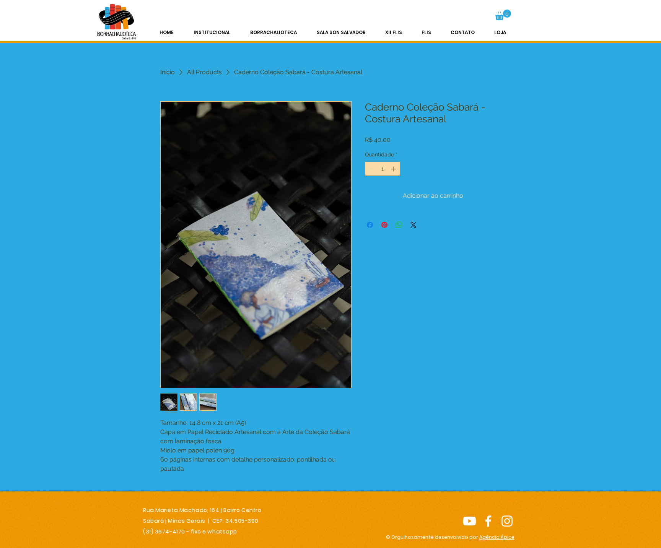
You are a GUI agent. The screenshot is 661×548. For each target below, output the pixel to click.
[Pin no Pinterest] (384, 224)
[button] (503, 15)
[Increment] (394, 169)
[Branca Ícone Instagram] (507, 521)
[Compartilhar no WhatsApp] (399, 224)
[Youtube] (469, 521)
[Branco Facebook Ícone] (488, 521)
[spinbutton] (382, 169)
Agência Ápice (496, 537)
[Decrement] (371, 169)
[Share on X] (413, 224)
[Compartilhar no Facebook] (369, 224)
